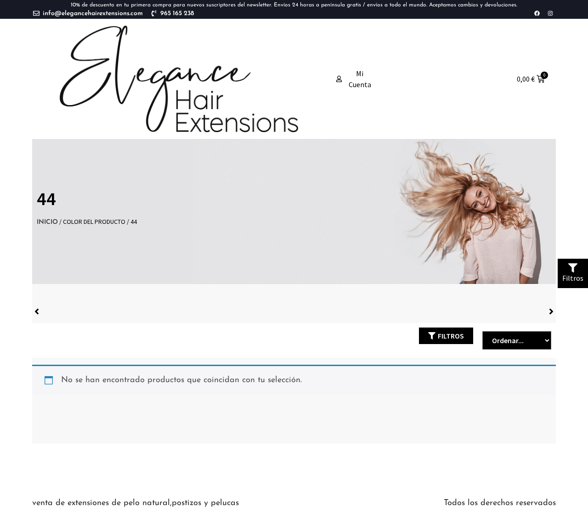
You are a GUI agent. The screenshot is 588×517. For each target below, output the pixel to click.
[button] (446, 336)
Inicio (47, 222)
